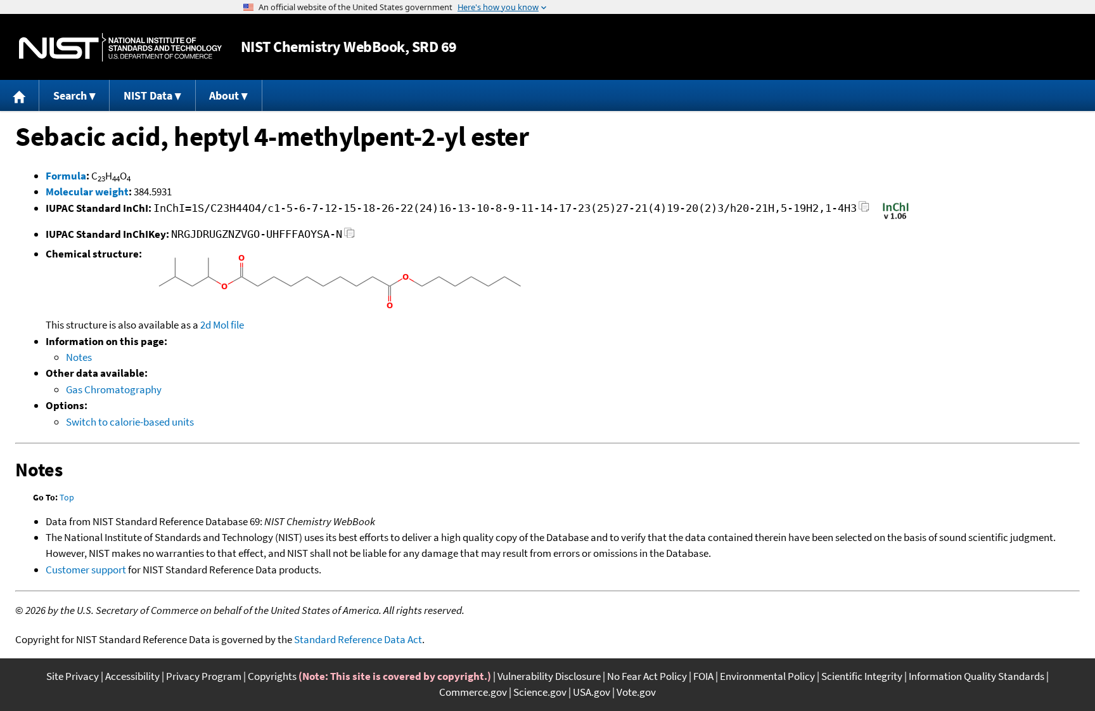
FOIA (703, 676)
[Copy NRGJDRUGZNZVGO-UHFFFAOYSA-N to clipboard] (349, 236)
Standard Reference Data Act (358, 639)
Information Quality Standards (976, 676)
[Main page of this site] (19, 95)
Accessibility (132, 676)
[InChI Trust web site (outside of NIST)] (895, 218)
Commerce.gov (473, 692)
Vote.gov (636, 692)
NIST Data (148, 95)
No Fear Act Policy (647, 676)
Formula (66, 176)
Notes (79, 357)
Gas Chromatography (114, 389)
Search (70, 95)
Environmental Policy (767, 676)
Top (67, 497)
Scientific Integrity (861, 676)
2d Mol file (222, 325)
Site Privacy (72, 676)
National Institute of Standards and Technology (120, 47)
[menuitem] (19, 95)
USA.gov (591, 692)
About (224, 95)
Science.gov (540, 692)
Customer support (86, 570)
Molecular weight (87, 192)
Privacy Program (203, 676)
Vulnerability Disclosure (549, 676)
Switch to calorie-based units (130, 422)
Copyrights (272, 676)
